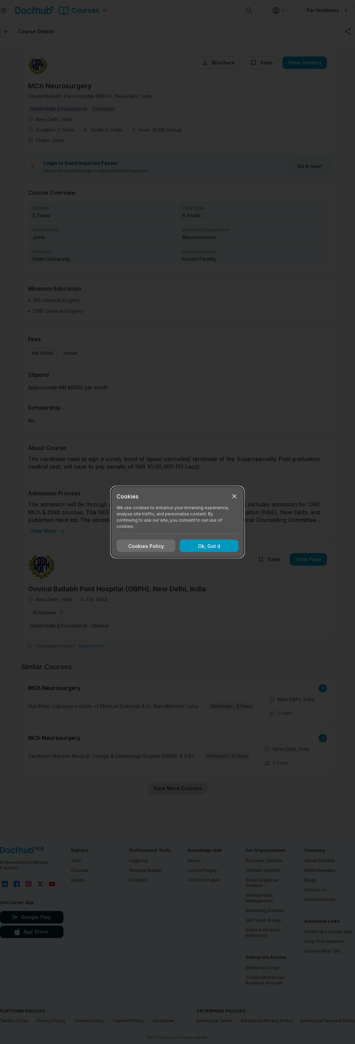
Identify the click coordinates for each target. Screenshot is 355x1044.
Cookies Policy (146, 546)
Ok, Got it (209, 546)
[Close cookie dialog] (234, 496)
